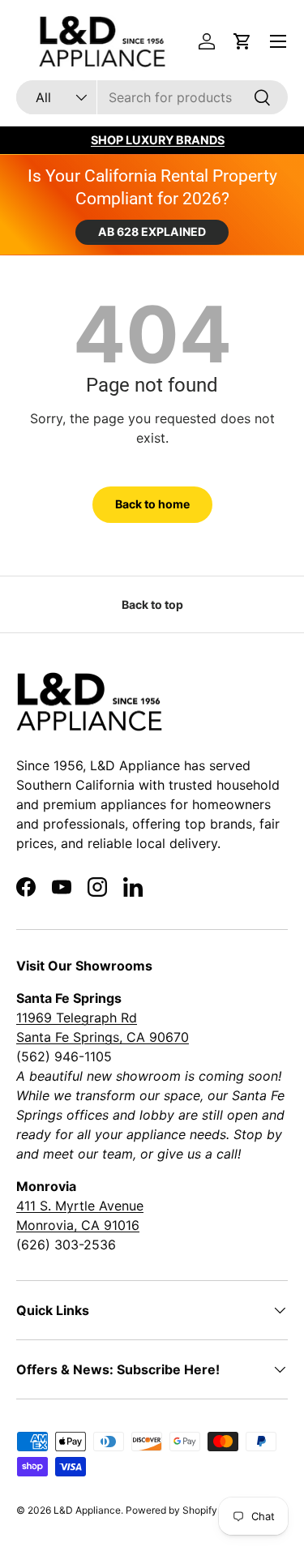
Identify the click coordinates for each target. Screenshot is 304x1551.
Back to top (152, 604)
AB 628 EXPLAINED (152, 231)
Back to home (152, 504)
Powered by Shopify (171, 1510)
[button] (242, 41)
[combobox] (152, 97)
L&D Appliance (87, 1510)
